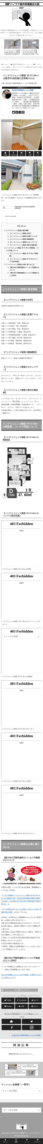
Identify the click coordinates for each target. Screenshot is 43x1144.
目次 (18, 226)
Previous (2, 47)
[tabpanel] (12, 47)
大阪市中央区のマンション (29, 990)
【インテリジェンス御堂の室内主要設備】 (23, 245)
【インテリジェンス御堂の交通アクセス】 (23, 236)
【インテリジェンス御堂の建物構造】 (22, 239)
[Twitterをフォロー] (16, 112)
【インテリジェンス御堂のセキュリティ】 (23, 242)
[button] (39, 1091)
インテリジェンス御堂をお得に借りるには (20, 264)
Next (41, 47)
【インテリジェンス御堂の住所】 (20, 233)
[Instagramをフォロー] (23, 112)
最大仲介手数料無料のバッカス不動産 (23, 90)
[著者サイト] (13, 112)
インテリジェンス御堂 (10, 990)
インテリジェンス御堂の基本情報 (17, 230)
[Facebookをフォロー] (20, 112)
